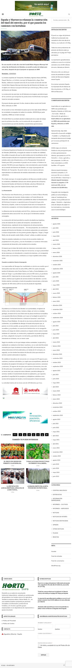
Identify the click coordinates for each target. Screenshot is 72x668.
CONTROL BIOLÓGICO (60, 490)
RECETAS (56, 537)
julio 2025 (55, 277)
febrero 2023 (56, 395)
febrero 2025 (56, 297)
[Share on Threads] (42, 434)
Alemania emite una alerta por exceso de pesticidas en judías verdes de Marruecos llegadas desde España (53, 607)
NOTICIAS (56, 512)
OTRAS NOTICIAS (58, 529)
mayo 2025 (56, 285)
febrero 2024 (56, 346)
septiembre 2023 (58, 366)
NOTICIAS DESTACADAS (60, 521)
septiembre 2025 (58, 268)
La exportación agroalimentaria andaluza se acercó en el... (12, 488)
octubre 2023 (57, 362)
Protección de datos (45, 643)
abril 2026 (56, 240)
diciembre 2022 (57, 403)
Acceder (53, 551)
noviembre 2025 (57, 260)
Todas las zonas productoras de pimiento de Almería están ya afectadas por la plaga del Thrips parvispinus (53, 592)
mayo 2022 (56, 431)
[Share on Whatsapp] (33, 434)
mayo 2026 (56, 236)
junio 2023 (56, 378)
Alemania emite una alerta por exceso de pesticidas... (37, 487)
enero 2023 (56, 399)
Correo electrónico (45, 633)
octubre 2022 (57, 411)
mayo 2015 (56, 472)
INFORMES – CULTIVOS (60, 504)
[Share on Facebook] (20, 434)
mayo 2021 (56, 440)
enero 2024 (56, 350)
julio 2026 (55, 228)
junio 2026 (56, 232)
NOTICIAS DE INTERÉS (60, 516)
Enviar (43, 655)
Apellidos (57, 629)
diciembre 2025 (57, 256)
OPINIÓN (55, 525)
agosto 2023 (56, 370)
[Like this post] (15, 434)
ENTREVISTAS (57, 494)
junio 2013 (56, 476)
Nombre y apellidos (44, 622)
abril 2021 (56, 444)
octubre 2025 (57, 264)
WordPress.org (55, 565)
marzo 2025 (56, 293)
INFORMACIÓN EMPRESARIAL (56, 499)
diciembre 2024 (57, 305)
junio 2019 (56, 464)
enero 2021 (56, 448)
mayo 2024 (56, 334)
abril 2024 (56, 338)
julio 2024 (55, 325)
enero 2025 (56, 301)
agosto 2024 (56, 321)
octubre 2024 (57, 313)
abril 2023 (56, 387)
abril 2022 (56, 435)
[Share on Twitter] (25, 434)
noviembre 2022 (57, 407)
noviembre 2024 (57, 309)
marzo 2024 (56, 342)
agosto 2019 (56, 460)
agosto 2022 (56, 419)
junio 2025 (56, 281)
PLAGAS (55, 533)
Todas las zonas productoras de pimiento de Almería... (37, 462)
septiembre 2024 (58, 317)
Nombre (40, 629)
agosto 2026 (56, 224)
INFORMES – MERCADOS (61, 508)
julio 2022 (55, 423)
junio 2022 (56, 427)
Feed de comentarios (57, 561)
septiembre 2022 (58, 415)
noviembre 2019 (57, 452)
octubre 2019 (57, 456)
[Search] (69, 14)
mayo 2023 (56, 383)
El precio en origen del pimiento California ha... (12, 462)
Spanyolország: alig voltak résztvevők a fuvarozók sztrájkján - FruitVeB (61, 133)
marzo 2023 (56, 391)
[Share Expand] (47, 434)
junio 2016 (56, 468)
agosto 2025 (56, 273)
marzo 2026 (56, 244)
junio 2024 (56, 330)
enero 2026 (56, 252)
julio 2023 (55, 374)
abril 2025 (56, 289)
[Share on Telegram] (38, 434)
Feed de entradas (56, 556)
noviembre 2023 (57, 358)
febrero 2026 (56, 248)
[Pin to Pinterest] (29, 434)
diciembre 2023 (57, 354)
